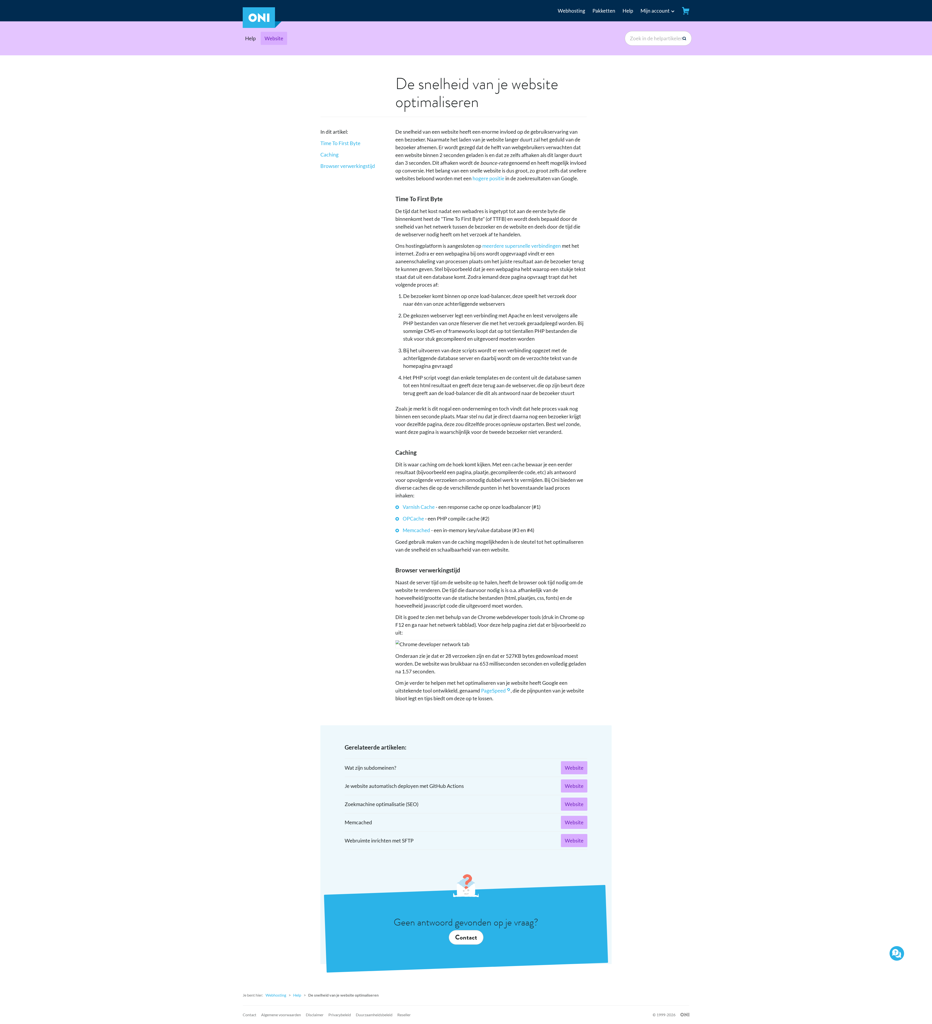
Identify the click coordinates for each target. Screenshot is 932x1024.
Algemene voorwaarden (281, 1014)
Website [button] (274, 38)
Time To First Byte (340, 143)
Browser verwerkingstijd (347, 166)
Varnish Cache (419, 507)
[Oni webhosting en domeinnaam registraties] (262, 26)
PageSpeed (493, 690)
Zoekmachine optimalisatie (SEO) (381, 804)
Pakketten (603, 11)
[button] (653, 11)
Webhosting (571, 11)
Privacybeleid (339, 1014)
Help (628, 11)
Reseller (404, 1014)
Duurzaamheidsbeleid (374, 1014)
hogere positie (488, 178)
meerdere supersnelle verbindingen (521, 246)
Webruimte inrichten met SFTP (379, 840)
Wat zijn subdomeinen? (370, 768)
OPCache (413, 518)
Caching (329, 154)
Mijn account (655, 11)
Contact (466, 937)
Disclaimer (315, 1014)
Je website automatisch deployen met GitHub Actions (404, 786)
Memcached (416, 530)
